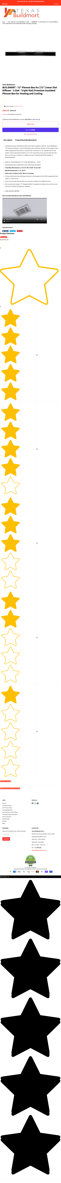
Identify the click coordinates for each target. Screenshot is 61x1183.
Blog (3, 823)
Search (4, 803)
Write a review (19, 106)
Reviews (4, 821)
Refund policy (6, 819)
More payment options (30, 134)
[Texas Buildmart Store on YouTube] (38, 803)
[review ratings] (3, 102)
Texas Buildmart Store (30, 869)
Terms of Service (6, 816)
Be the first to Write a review (11, 788)
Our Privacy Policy (7, 807)
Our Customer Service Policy (10, 812)
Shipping (5, 114)
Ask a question (10, 106)
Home (3, 21)
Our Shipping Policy (7, 810)
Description (8, 140)
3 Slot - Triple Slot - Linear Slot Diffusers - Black (18, 21)
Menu (5, 4)
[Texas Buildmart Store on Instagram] (35, 803)
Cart (57, 4)
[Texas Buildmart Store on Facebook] (33, 803)
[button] (3, 106)
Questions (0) (4, 239)
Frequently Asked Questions (26, 140)
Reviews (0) (3, 237)
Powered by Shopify (41, 869)
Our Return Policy (7, 805)
